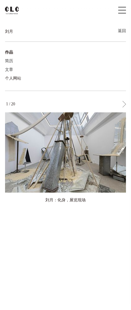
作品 (9, 52)
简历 (9, 61)
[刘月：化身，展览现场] (65, 152)
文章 (9, 69)
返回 (122, 30)
